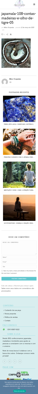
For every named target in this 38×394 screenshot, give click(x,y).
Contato (7, 320)
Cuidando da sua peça (13, 310)
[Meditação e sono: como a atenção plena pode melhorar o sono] (19, 175)
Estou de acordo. (19, 391)
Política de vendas (11, 317)
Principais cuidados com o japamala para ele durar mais (19, 157)
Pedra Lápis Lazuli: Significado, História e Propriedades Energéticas (19, 124)
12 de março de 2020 (27, 27)
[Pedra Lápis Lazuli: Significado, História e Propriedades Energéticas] (19, 109)
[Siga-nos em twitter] (15, 361)
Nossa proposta (10, 314)
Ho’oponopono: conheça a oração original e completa (19, 223)
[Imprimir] (11, 34)
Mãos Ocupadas (9, 27)
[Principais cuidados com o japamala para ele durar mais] (19, 142)
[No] (36, 387)
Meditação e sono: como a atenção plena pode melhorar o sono (19, 190)
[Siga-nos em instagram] (9, 361)
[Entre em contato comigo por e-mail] (10, 82)
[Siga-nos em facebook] (4, 361)
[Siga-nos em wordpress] (20, 361)
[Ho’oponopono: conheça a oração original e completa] (19, 208)
